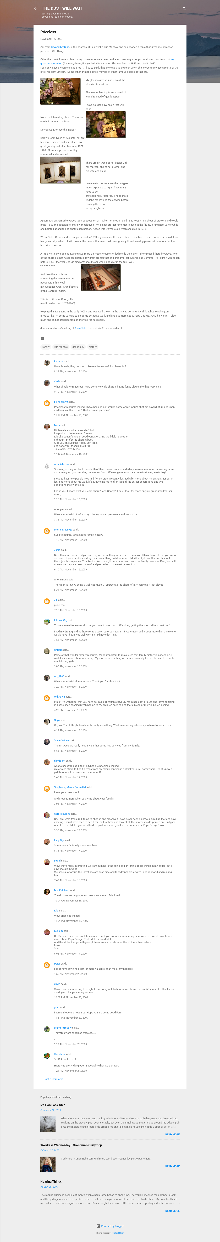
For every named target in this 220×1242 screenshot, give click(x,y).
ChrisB (58, 649)
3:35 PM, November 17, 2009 (70, 830)
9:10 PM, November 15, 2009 (70, 391)
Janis (57, 550)
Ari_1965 (59, 676)
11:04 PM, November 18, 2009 (71, 921)
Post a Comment (53, 1079)
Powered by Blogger (112, 1226)
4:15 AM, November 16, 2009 (70, 540)
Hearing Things (51, 1181)
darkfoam (59, 760)
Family (46, 346)
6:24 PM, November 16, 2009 (70, 730)
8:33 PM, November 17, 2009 (70, 850)
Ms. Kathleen (61, 890)
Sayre (57, 720)
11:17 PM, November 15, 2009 (71, 415)
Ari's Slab (80, 328)
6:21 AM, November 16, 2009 (70, 589)
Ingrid (57, 860)
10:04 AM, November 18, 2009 (71, 900)
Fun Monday (61, 346)
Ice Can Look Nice (52, 1105)
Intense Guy (61, 620)
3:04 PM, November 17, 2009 (70, 803)
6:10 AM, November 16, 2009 (70, 569)
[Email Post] (42, 340)
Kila (56, 910)
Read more (172, 1134)
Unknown (59, 696)
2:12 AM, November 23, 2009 (70, 1044)
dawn (57, 984)
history (93, 346)
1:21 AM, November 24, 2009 (70, 1070)
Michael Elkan (118, 1233)
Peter (57, 963)
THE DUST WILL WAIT (62, 8)
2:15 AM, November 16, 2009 (70, 499)
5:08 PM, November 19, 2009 (70, 953)
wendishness (61, 464)
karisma (58, 361)
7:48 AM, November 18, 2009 (70, 880)
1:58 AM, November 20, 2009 (70, 974)
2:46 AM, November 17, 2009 (70, 777)
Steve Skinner (62, 740)
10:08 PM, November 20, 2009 (71, 997)
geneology (78, 346)
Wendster (59, 1054)
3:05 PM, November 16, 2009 (70, 666)
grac (56, 1007)
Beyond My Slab (60, 47)
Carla (57, 381)
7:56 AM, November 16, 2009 (70, 639)
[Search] (184, 9)
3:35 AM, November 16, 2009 (70, 519)
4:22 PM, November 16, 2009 (70, 710)
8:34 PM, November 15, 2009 (70, 371)
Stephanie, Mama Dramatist (70, 787)
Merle (57, 425)
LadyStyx (59, 840)
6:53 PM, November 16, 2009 (70, 750)
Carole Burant (62, 813)
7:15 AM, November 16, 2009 (70, 610)
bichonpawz (61, 401)
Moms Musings (63, 529)
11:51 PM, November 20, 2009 (71, 1017)
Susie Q (58, 930)
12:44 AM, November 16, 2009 (71, 454)
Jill (56, 599)
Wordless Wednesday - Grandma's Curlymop (71, 1145)
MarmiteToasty (63, 1027)
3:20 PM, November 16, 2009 (70, 686)
